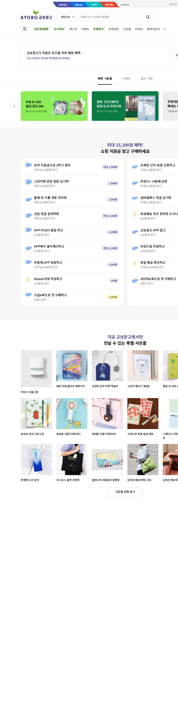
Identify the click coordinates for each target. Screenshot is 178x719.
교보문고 (63, 4)
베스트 (73, 29)
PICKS (139, 29)
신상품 (127, 29)
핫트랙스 (109, 4)
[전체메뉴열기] (25, 29)
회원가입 (173, 4)
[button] (14, 106)
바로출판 (124, 4)
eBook (79, 4)
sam (94, 4)
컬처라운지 (153, 29)
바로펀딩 (114, 29)
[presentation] (105, 78)
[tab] (107, 78)
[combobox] (67, 17)
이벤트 (85, 29)
